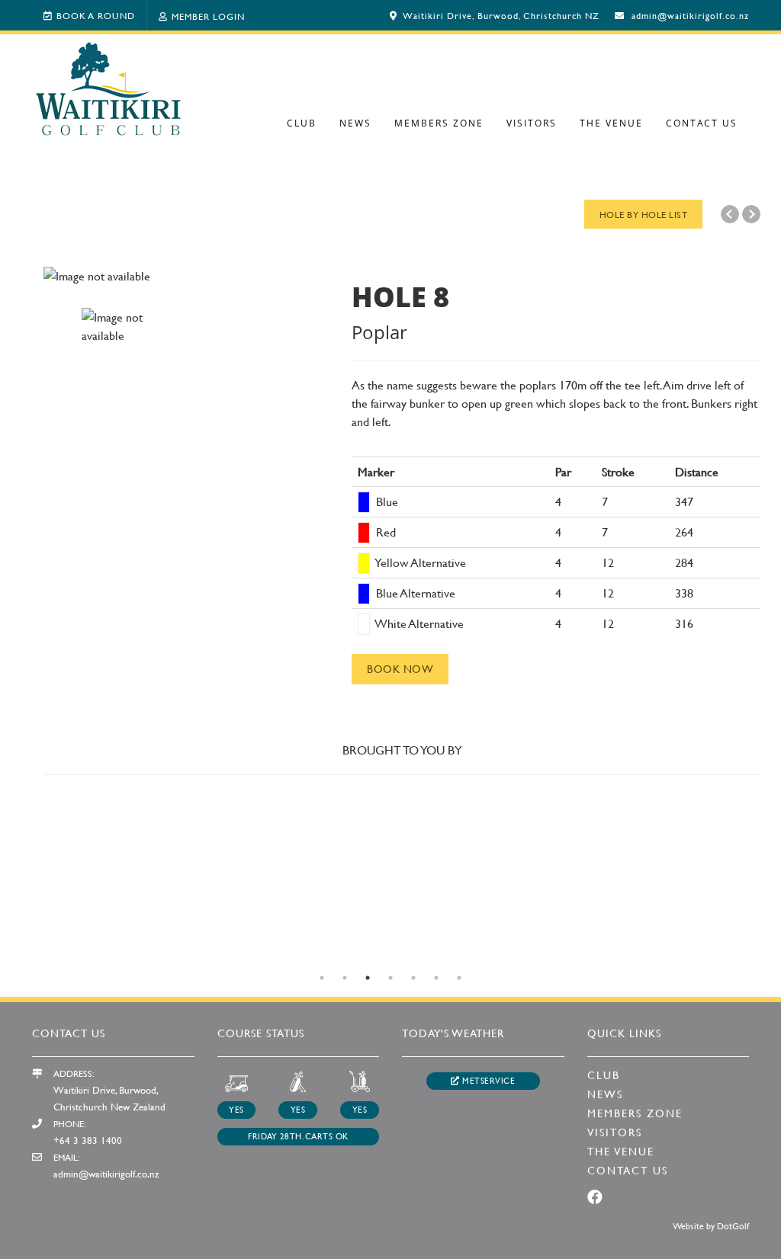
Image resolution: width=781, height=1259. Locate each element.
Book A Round (95, 15)
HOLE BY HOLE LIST (643, 214)
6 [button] (436, 977)
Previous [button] (20, 958)
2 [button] (344, 977)
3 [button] (367, 977)
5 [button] (413, 977)
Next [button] (760, 958)
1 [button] (321, 977)
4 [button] (390, 977)
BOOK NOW (400, 669)
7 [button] (459, 977)
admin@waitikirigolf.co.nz (690, 15)
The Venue (611, 123)
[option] (186, 276)
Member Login (208, 16)
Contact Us (702, 123)
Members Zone (439, 123)
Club (302, 123)
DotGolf (733, 1225)
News (355, 123)
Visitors (531, 123)
